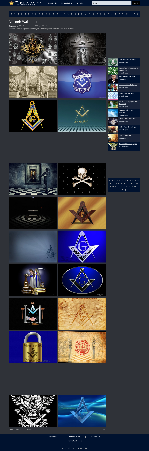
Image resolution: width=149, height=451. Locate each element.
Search (136, 3)
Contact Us (52, 3)
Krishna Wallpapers (74, 441)
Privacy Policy (66, 3)
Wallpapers (12, 26)
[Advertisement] (57, 147)
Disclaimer (81, 3)
